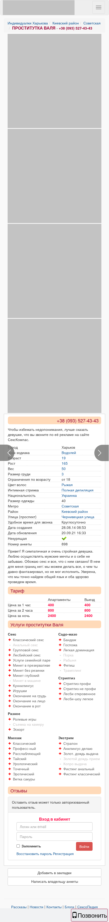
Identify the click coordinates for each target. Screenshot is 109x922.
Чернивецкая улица (78, 516)
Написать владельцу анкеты (54, 881)
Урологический (25, 763)
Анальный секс (25, 644)
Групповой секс (26, 649)
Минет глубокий (26, 675)
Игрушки (20, 690)
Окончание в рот (27, 705)
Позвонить (92, 915)
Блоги (69, 906)
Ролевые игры (24, 719)
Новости (36, 906)
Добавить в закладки (54, 872)
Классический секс (28, 639)
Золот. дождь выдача (80, 753)
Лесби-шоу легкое (78, 698)
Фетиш (69, 665)
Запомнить (31, 845)
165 (65, 463)
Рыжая (67, 484)
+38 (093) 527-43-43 (75, 28)
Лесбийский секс (27, 654)
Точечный (21, 768)
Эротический (23, 773)
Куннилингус (23, 685)
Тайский (19, 758)
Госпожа (70, 644)
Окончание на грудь (29, 695)
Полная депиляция (78, 489)
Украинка (69, 495)
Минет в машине (27, 680)
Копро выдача (75, 763)
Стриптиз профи (77, 683)
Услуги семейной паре (31, 660)
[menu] (98, 7)
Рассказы (19, 906)
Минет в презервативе (31, 665)
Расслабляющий (27, 753)
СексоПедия (87, 906)
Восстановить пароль (34, 853)
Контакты (54, 906)
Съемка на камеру (28, 724)
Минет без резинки (28, 670)
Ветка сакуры (24, 778)
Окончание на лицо (29, 700)
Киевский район (65, 22)
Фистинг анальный (78, 768)
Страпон (70, 743)
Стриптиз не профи (79, 688)
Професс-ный (24, 748)
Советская (92, 22)
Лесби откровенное (79, 693)
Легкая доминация (78, 649)
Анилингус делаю (78, 748)
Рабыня (69, 660)
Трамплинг (72, 670)
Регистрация (63, 853)
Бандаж (69, 639)
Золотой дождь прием (81, 758)
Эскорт (18, 729)
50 (64, 468)
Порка (68, 654)
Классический (24, 743)
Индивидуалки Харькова (28, 22)
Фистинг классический (81, 773)
